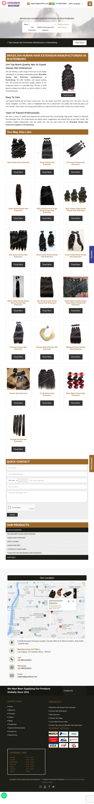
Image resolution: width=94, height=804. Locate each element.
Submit (12, 515)
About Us (11, 710)
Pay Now (92, 254)
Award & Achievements (16, 728)
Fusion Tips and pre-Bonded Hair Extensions (24, 553)
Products (11, 714)
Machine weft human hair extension (45, 28)
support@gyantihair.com (40, 3)
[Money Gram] (73, 739)
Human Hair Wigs (13, 545)
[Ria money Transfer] (63, 739)
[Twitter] (53, 787)
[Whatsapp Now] (4, 795)
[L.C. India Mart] (73, 745)
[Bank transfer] (73, 734)
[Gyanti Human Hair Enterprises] (46, 610)
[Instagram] (40, 787)
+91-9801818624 (61, 3)
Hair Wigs (11, 557)
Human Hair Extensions (16, 538)
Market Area (12, 735)
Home (26, 24)
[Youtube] (45, 787)
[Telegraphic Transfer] (53, 739)
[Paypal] (63, 734)
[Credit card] (53, 745)
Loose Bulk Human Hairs (16, 549)
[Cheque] (63, 745)
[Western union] (53, 734)
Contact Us (68, 691)
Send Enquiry (92, 463)
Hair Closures (13, 541)
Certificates (12, 724)
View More (79, 43)
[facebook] (49, 787)
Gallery (11, 717)
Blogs (10, 721)
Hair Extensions (32, 28)
